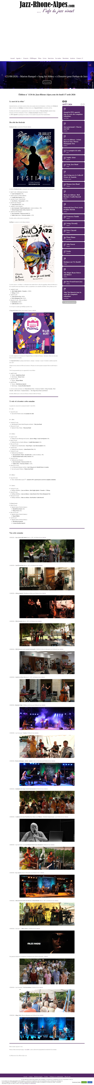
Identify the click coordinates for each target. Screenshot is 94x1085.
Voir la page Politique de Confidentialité (27, 1083)
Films (39, 58)
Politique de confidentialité (56, 1076)
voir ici (29, 127)
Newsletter (66, 58)
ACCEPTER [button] (84, 1082)
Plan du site (67, 1076)
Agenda (18, 58)
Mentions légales (38, 1076)
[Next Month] (84, 104)
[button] (47, 75)
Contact (79, 58)
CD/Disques (33, 58)
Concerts (25, 58)
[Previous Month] (81, 104)
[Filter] (63, 101)
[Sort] (66, 101)
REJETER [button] (89, 1082)
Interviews (51, 58)
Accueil (12, 58)
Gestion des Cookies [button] (76, 1082)
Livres (44, 58)
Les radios (58, 58)
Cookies (46, 1076)
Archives (72, 58)
